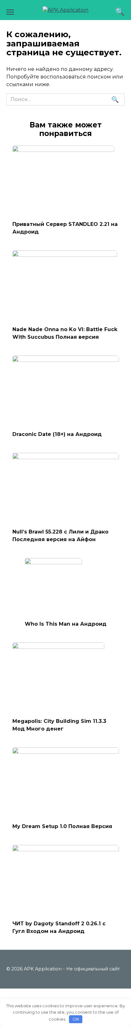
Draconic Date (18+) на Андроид (57, 434)
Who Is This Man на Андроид (66, 624)
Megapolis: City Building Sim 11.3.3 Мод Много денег (59, 725)
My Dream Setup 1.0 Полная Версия (62, 826)
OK (75, 1019)
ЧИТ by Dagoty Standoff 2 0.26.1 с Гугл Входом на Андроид (59, 927)
